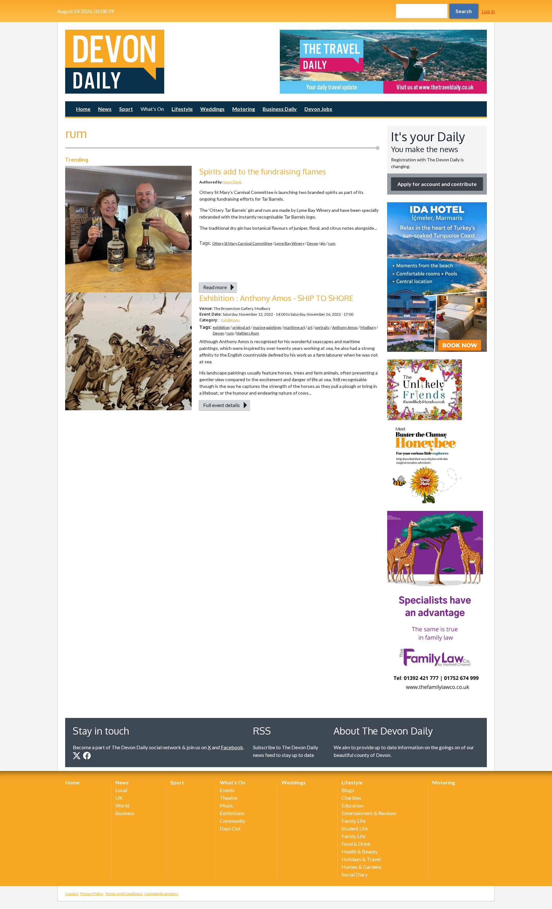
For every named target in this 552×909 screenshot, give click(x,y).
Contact (72, 893)
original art (241, 327)
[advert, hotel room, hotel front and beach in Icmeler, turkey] (437, 277)
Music (227, 805)
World (122, 805)
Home (83, 109)
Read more (215, 287)
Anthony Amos (345, 327)
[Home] (168, 62)
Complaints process (161, 893)
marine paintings (267, 327)
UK (119, 798)
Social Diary (354, 874)
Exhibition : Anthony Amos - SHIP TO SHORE (276, 298)
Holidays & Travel (361, 859)
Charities (351, 798)
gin (323, 243)
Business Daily (280, 109)
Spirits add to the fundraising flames (262, 171)
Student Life (354, 828)
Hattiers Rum (247, 333)
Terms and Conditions (124, 893)
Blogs (347, 790)
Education (352, 805)
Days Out (230, 828)
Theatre (228, 798)
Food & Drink (356, 844)
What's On (152, 109)
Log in (488, 11)
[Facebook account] (87, 755)
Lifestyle (182, 109)
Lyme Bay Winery (289, 243)
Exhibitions (230, 320)
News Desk (231, 182)
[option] (383, 62)
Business (124, 813)
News (104, 109)
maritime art (294, 327)
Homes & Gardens (361, 867)
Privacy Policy (91, 893)
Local (121, 790)
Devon (312, 243)
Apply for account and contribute (437, 184)
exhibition (221, 327)
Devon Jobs (318, 109)
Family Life (353, 821)
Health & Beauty (359, 851)
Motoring (243, 109)
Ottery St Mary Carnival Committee (242, 243)
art (310, 327)
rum (331, 243)
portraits (322, 327)
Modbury (368, 327)
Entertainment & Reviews (368, 813)
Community (232, 821)
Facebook (232, 747)
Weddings (212, 109)
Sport (126, 109)
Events (227, 790)
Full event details (221, 405)
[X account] (76, 755)
